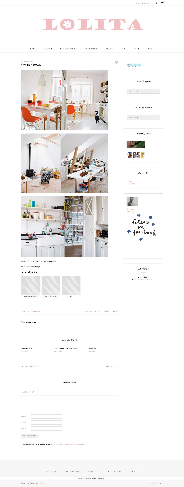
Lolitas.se (43, 483)
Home (32, 49)
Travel (109, 49)
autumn (26, 267)
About (151, 49)
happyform (131, 184)
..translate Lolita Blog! (131, 210)
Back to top (155, 483)
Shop (137, 49)
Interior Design (68, 49)
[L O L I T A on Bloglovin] (134, 66)
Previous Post (30, 366)
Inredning (28, 61)
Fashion (48, 49)
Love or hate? (26, 348)
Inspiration (91, 49)
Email (23, 422)
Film (124, 49)
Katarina (36, 311)
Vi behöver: (91, 348)
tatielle (129, 181)
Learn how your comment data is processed (67, 444)
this (26, 261)
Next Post (111, 366)
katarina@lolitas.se (147, 279)
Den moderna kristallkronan (65, 348)
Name (23, 416)
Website (23, 428)
